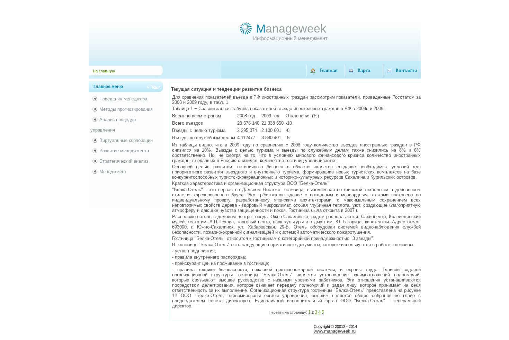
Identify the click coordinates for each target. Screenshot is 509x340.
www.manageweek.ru (335, 331)
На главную (104, 71)
